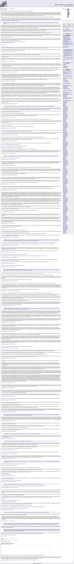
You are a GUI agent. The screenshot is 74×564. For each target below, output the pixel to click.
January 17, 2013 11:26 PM (15, 290)
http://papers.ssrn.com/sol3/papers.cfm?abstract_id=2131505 (11, 500)
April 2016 (64, 149)
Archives (67, 100)
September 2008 (65, 220)
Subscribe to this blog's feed (67, 46)
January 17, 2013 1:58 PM (10, 263)
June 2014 (64, 166)
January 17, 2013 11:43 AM (11, 227)
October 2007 (65, 228)
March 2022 (65, 101)
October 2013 (65, 172)
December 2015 (65, 152)
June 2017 (64, 138)
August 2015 (65, 155)
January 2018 (65, 133)
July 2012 (64, 184)
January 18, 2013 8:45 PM (11, 420)
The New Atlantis (65, 81)
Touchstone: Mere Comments (67, 98)
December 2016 (65, 143)
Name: (2, 538)
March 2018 (65, 131)
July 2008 (64, 221)
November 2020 (65, 109)
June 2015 (64, 157)
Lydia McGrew (65, 64)
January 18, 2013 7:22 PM (11, 396)
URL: (2, 540)
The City (64, 79)
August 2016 (65, 146)
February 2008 (65, 225)
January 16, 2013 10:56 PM (11, 153)
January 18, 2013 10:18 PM (11, 431)
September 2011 (65, 192)
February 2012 (65, 188)
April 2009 (64, 214)
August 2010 (65, 202)
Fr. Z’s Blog (65, 96)
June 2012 (64, 185)
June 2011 (64, 194)
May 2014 (64, 167)
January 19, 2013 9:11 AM (11, 438)
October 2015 (65, 154)
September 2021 (65, 102)
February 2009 (65, 216)
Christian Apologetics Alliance (67, 94)
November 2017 (65, 134)
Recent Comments (68, 49)
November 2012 (65, 181)
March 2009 (65, 215)
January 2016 (65, 151)
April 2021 (64, 105)
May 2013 (64, 176)
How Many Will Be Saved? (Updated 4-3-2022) (67, 36)
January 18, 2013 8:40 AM (11, 331)
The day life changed (66, 37)
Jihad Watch (65, 87)
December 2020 (65, 108)
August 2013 (65, 174)
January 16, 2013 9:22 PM (13, 103)
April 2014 (64, 168)
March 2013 (65, 178)
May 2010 (64, 204)
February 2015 (65, 160)
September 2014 (65, 164)
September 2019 (65, 117)
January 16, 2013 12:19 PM (11, 51)
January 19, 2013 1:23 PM (11, 458)
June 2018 (64, 129)
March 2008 (65, 224)
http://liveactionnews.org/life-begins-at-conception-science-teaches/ (12, 147)
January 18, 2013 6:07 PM (11, 382)
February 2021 (65, 106)
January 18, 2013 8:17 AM (11, 322)
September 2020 (65, 110)
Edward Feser (65, 95)
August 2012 (65, 183)
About (68, 22)
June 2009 (64, 213)
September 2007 (65, 229)
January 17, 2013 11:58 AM (13, 237)
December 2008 (65, 217)
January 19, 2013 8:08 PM (12, 481)
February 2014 (65, 169)
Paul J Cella (65, 63)
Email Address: (3, 539)
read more (67, 28)
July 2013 (64, 175)
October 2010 (65, 200)
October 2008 (65, 219)
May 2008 (64, 223)
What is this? (65, 47)
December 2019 (65, 115)
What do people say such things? (68, 50)
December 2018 (65, 124)
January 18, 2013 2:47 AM (11, 305)
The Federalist (65, 80)
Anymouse (66, 58)
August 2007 (65, 230)
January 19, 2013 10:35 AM (11, 449)
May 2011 (64, 195)
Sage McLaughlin (65, 66)
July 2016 (64, 147)
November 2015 (65, 153)
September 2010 (65, 201)
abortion (4, 42)
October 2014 (65, 163)
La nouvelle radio (65, 45)
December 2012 (65, 180)
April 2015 (64, 158)
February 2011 (65, 197)
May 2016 (64, 148)
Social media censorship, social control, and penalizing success (68, 43)
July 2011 (64, 193)
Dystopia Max (7, 257)
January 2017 (65, 142)
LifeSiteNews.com (66, 88)
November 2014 (65, 162)
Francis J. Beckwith (8, 290)
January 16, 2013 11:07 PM (11, 165)
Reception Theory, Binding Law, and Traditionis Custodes (68, 39)
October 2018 (65, 126)
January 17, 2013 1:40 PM (11, 252)
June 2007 (64, 231)
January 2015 (65, 161)
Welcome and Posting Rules (67, 31)
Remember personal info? (6, 541)
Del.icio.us (19, 41)
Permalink (23, 41)
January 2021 (65, 107)
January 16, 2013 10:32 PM (12, 140)
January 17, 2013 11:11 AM (11, 223)
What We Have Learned (66, 38)
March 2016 (65, 150)
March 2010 (65, 206)
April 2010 (64, 205)
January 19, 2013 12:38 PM (13, 453)
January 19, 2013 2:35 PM (13, 465)
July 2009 (64, 212)
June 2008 (64, 222)
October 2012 (65, 182)
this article (27, 18)
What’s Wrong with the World (64, 4)
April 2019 (64, 121)
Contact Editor (65, 30)
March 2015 (65, 159)
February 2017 (65, 141)
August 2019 (65, 118)
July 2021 (64, 103)
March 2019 (65, 122)
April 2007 (64, 233)
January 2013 (65, 179)
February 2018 (65, 132)
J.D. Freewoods (65, 67)
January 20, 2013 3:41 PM (10, 509)
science (12, 42)
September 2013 (65, 173)
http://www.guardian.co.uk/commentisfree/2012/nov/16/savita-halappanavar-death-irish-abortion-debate (17, 505)
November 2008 (65, 218)
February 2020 (65, 113)
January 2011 (65, 198)
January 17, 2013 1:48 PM (13, 257)
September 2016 (65, 145)
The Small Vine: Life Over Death (68, 44)
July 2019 (64, 119)
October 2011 (65, 191)
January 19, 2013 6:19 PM (11, 475)
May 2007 (64, 232)
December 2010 (65, 199)
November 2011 (65, 190)
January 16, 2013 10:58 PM (11, 159)
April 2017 (64, 140)
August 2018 (65, 127)
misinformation (8, 42)
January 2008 (65, 226)
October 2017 (65, 135)
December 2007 (65, 227)
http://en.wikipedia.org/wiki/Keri (6, 474)
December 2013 (65, 171)
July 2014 (64, 165)
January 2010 (65, 207)
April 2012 (64, 186)
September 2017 (65, 136)
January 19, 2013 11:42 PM (13, 487)
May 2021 (64, 104)
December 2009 (65, 208)
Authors (68, 62)
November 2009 (65, 209)
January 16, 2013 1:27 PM (11, 61)
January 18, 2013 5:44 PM (11, 358)
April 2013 (64, 177)
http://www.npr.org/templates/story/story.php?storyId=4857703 (11, 144)
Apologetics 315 (65, 93)
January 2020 (65, 114)
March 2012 (65, 187)
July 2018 (64, 128)
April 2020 (64, 112)
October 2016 (65, 144)
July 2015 (64, 156)
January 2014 (65, 170)
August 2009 (65, 211)
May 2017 (64, 139)
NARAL (6, 529)
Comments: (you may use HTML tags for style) (8, 543)
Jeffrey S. (64, 65)
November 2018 (65, 125)
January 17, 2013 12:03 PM (13, 245)
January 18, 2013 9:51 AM (11, 344)
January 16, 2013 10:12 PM (11, 128)
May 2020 (64, 111)
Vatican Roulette (65, 40)
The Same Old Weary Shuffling (68, 41)
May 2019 (64, 120)
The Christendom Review (67, 97)
